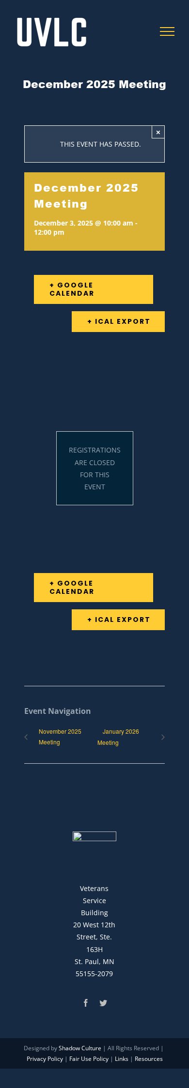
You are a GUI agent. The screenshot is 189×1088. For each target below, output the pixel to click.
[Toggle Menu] (167, 31)
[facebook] (86, 1003)
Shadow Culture (80, 1048)
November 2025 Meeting (60, 736)
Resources (149, 1059)
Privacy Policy (45, 1059)
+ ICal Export (119, 321)
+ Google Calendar (71, 289)
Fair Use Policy (89, 1059)
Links (121, 1059)
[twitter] (103, 1003)
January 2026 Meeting (118, 736)
